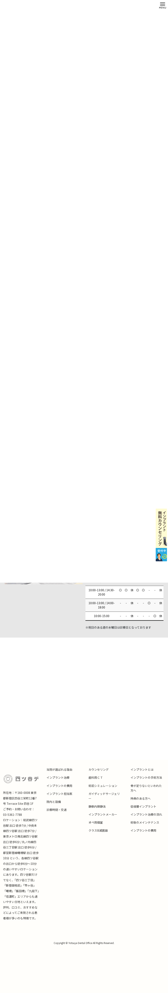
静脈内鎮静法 (97, 806)
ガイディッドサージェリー (104, 796)
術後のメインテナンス (145, 822)
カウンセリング (99, 769)
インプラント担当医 (59, 794)
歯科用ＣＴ (96, 777)
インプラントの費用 (59, 786)
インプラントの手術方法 (146, 777)
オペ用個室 (96, 822)
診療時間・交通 (57, 810)
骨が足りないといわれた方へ (146, 788)
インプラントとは (142, 769)
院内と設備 (54, 802)
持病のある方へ (141, 798)
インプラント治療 (58, 777)
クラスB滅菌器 (98, 830)
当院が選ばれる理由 (59, 769)
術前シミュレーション (103, 786)
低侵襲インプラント (143, 806)
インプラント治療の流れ (146, 814)
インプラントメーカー (103, 814)
